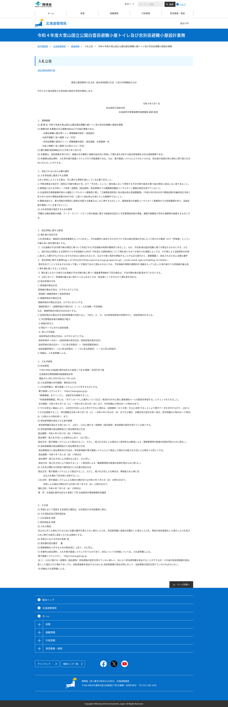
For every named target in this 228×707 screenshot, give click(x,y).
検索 (171, 4)
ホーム (51, 13)
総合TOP (184, 23)
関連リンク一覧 (70, 663)
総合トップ (48, 600)
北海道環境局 (59, 46)
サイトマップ (44, 663)
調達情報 (75, 46)
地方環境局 (42, 46)
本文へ (128, 3)
